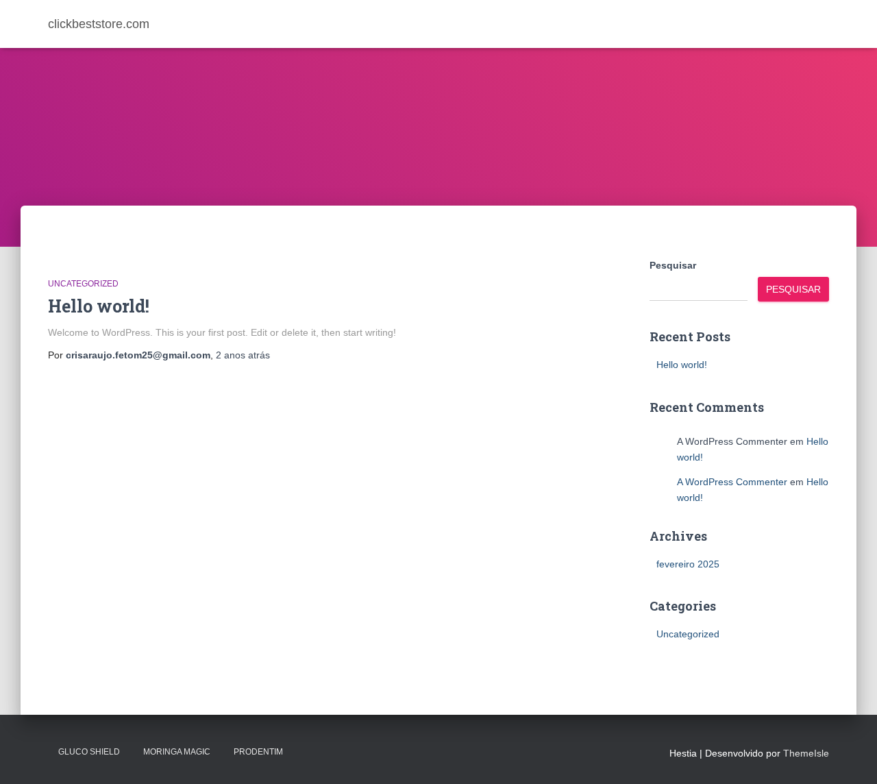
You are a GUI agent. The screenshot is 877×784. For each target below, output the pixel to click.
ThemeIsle (806, 753)
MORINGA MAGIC (176, 752)
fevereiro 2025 (687, 564)
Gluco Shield (89, 752)
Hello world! (98, 306)
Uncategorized (83, 284)
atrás (243, 355)
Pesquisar (673, 265)
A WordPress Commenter (732, 481)
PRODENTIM (258, 752)
